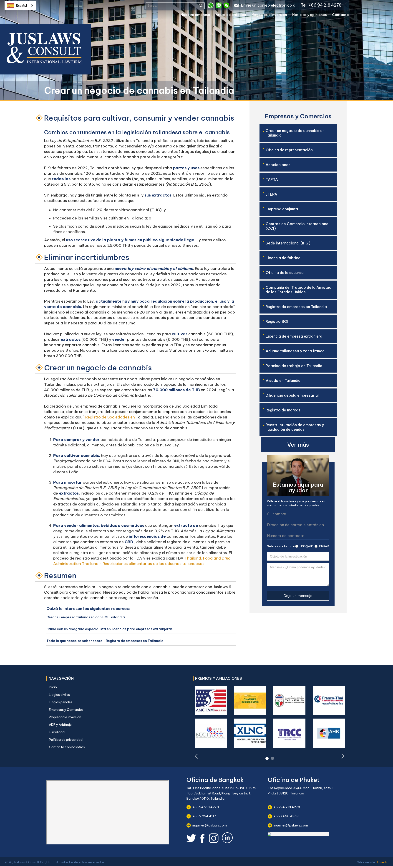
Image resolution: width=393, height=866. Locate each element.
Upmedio (382, 862)
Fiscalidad (57, 732)
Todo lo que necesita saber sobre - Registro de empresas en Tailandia (105, 641)
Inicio (53, 687)
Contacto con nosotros (67, 747)
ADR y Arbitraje (60, 725)
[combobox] (20, 5)
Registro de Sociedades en (109, 417)
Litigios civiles (59, 695)
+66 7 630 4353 (286, 816)
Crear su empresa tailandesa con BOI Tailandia (85, 617)
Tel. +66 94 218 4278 (321, 5)
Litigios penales (60, 702)
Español (21, 5)
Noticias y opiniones (309, 14)
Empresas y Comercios (66, 710)
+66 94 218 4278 (205, 807)
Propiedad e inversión (65, 717)
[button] (198, 15)
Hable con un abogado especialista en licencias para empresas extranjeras (109, 629)
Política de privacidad (66, 740)
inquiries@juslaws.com (209, 825)
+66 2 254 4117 (204, 816)
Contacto (340, 14)
